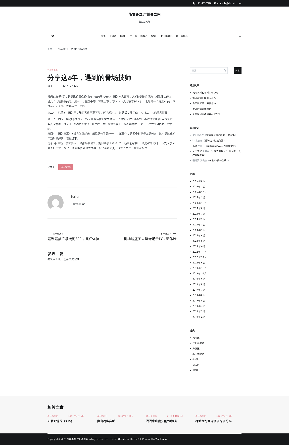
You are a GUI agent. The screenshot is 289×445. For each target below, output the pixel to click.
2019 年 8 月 (198, 284)
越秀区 (143, 36)
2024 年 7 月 (198, 213)
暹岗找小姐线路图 (214, 140)
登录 (77, 259)
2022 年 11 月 (199, 251)
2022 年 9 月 (198, 262)
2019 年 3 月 (198, 311)
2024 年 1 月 (198, 230)
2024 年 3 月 (198, 224)
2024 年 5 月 (198, 219)
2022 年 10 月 (199, 257)
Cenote (122, 439)
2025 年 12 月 (199, 192)
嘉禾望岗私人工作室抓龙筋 (221, 146)
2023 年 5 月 (198, 240)
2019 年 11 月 (199, 268)
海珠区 (123, 36)
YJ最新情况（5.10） (60, 421)
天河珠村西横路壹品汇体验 (206, 114)
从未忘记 (197, 151)
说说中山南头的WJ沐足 (161, 421)
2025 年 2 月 (198, 197)
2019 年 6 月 (198, 295)
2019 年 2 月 (198, 317)
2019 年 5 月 (198, 300)
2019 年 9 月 (198, 279)
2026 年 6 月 (198, 181)
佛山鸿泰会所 (106, 421)
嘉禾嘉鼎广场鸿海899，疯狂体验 (73, 236)
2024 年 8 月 (198, 208)
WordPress (161, 439)
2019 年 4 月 (198, 306)
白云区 (133, 36)
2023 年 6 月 (198, 235)
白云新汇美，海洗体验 (204, 103)
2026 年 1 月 (198, 186)
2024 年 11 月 (199, 203)
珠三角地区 (182, 36)
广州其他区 (167, 36)
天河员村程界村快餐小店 (205, 92)
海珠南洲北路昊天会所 (204, 98)
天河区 (112, 36)
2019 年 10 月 (199, 273)
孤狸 (194, 146)
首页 (103, 36)
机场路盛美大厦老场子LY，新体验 (150, 236)
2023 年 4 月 (198, 246)
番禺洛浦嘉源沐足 (201, 109)
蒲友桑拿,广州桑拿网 (144, 14)
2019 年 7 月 (198, 289)
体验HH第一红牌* (218, 160)
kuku (50, 86)
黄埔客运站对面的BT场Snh (220, 135)
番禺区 (154, 36)
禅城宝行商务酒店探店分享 (214, 421)
